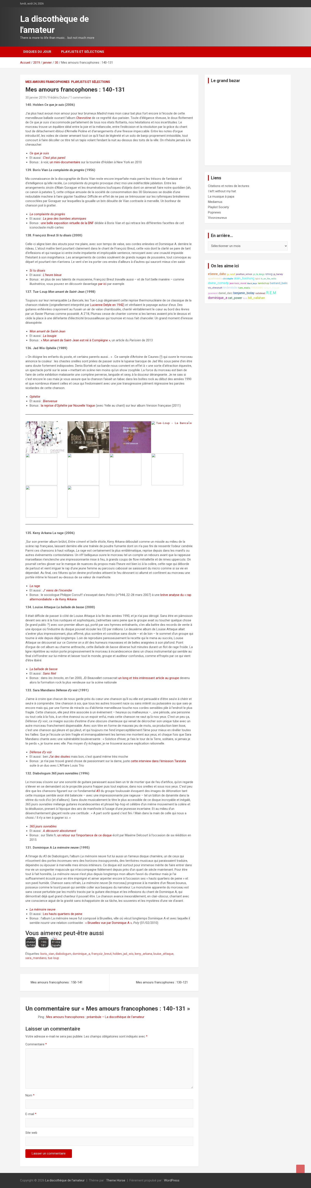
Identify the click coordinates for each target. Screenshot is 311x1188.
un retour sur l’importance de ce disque (84, 835)
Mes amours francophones (47, 82)
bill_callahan (256, 298)
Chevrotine (83, 118)
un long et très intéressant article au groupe (148, 678)
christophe (228, 278)
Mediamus (215, 202)
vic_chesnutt (215, 287)
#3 (98, 791)
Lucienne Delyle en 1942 (106, 305)
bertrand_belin (279, 283)
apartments (215, 278)
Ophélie (62, 405)
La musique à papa (221, 196)
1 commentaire (80, 97)
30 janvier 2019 (35, 97)
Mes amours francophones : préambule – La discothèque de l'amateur (95, 1017)
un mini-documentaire (65, 162)
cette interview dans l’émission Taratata (158, 761)
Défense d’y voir (41, 752)
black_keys (252, 283)
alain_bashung (244, 278)
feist (245, 298)
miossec (257, 287)
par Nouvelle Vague (81, 405)
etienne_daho (217, 274)
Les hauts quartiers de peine (62, 914)
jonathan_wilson (244, 274)
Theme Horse (115, 1180)
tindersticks (230, 287)
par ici (102, 284)
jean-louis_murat (238, 283)
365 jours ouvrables (43, 826)
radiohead (260, 293)
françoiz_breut (101, 953)
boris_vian (47, 953)
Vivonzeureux (217, 218)
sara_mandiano (36, 958)
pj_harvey (278, 274)
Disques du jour (37, 52)
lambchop (263, 283)
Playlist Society (218, 207)
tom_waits (244, 287)
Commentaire (36, 1044)
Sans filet (49, 673)
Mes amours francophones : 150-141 (57, 982)
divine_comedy (218, 283)
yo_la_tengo (258, 274)
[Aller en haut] (300, 1169)
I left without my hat (222, 191)
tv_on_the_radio (268, 278)
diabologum (63, 953)
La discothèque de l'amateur (65, 1180)
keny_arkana (143, 953)
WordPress (171, 1180)
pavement (212, 293)
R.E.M (271, 292)
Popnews (214, 212)
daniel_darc (225, 293)
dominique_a (81, 953)
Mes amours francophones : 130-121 (162, 982)
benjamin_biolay (244, 293)
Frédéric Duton (58, 97)
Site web (31, 1133)
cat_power (235, 298)
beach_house (271, 287)
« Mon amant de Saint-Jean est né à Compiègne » (75, 340)
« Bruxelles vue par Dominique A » (108, 923)
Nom (29, 1095)
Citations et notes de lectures (228, 186)
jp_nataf (231, 274)
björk (257, 278)
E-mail (30, 1114)
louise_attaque (163, 953)
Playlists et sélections (82, 52)
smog (268, 274)
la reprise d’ (49, 405)
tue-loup (53, 958)
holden (117, 953)
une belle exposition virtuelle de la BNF (67, 223)
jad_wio (128, 953)
